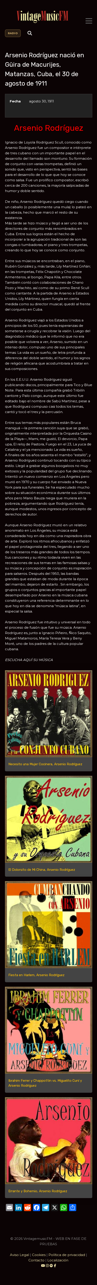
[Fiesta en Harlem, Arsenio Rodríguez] (48, 924)
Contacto (36, 1260)
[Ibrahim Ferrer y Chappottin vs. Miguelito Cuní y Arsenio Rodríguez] (48, 1030)
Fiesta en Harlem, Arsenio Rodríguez (36, 975)
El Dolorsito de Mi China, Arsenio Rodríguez (41, 870)
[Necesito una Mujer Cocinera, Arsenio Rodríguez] (48, 713)
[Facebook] (55, 1265)
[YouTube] (43, 1265)
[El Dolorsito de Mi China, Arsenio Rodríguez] (48, 819)
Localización (57, 1260)
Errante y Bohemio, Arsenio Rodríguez (37, 1191)
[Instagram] (48, 1265)
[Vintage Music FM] (48, 17)
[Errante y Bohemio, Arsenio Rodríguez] (48, 1140)
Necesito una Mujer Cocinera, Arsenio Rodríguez (45, 764)
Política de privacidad (66, 1255)
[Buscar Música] (30, 33)
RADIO (13, 33)
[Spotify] (51, 1265)
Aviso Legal (19, 1255)
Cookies (39, 1255)
